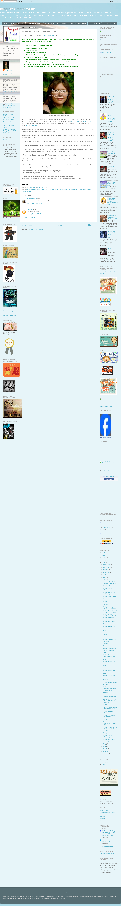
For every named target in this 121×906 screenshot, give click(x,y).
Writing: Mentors (108, 733)
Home (5, 23)
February (106, 751)
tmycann (29, 209)
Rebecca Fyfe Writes (17, 23)
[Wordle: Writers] (105, 52)
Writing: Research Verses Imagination (109, 695)
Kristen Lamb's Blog (108, 831)
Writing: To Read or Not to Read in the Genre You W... (110, 729)
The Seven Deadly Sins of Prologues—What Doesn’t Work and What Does (109, 834)
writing (29, 191)
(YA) (93, 121)
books (71, 189)
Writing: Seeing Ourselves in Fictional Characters (110, 723)
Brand (105, 624)
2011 (103, 757)
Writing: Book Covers (109, 670)
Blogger (79, 892)
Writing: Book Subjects (109, 596)
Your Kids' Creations (109, 23)
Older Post (91, 225)
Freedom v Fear (106, 841)
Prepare (105, 679)
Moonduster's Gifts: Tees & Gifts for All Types (9, 125)
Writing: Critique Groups (110, 682)
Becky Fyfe (8, 70)
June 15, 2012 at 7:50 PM (34, 203)
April (104, 746)
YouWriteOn (103, 818)
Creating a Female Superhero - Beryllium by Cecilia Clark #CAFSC (111, 117)
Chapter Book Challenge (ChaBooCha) (74, 23)
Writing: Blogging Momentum (108, 589)
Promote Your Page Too (105, 437)
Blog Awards (106, 586)
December (106, 564)
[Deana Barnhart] (108, 330)
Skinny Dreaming (94, 23)
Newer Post (27, 225)
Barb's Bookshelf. (31, 125)
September (106, 572)
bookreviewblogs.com (9, 311)
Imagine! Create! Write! (17, 9)
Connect (105, 652)
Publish (105, 630)
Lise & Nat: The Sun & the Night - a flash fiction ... (109, 700)
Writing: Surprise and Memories (112, 152)
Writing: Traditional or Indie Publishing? (109, 649)
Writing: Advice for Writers (108, 618)
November (106, 567)
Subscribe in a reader (106, 406)
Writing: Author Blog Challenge (109, 593)
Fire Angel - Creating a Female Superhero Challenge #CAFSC (110, 136)
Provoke (105, 637)
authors (57, 189)
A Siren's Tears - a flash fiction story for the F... (110, 707)
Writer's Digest (104, 810)
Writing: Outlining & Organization (108, 711)
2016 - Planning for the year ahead (112, 183)
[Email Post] (47, 187)
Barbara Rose (87, 121)
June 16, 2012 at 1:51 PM (34, 214)
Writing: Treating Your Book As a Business (109, 607)
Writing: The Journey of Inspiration (110, 716)
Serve (104, 599)
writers (24, 191)
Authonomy (103, 816)
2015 (103, 555)
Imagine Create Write (79, 189)
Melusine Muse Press (51, 23)
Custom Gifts (107, 527)
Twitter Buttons (106, 471)
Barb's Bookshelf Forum (107, 853)
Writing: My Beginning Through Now (109, 740)
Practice (105, 684)
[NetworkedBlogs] (108, 476)
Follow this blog (108, 479)
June (105, 579)
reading (89, 189)
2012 (103, 562)
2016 (103, 552)
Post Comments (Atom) (37, 229)
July (104, 577)
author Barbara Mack (33, 189)
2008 (103, 764)
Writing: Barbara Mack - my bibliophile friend (110, 655)
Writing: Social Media (109, 621)
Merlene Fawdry (32, 198)
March (105, 749)
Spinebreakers (104, 820)
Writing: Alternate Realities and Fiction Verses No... (109, 688)
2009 (103, 762)
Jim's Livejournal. (107, 840)
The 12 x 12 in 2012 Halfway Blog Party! (109, 582)
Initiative (105, 692)
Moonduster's (7, 122)
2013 (103, 560)
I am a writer (106, 719)
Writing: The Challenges (110, 668)
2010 (103, 759)
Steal (104, 673)
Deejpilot (66, 892)
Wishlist (5, 139)
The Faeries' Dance (111, 249)
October (106, 569)
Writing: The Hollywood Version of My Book (110, 611)
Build (104, 659)
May (104, 744)
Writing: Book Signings (109, 615)
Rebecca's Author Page (34, 23)
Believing (105, 704)
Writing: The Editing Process (109, 676)
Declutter (105, 643)
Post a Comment (30, 217)
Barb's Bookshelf (107, 846)
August (105, 574)
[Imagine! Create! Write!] (105, 435)
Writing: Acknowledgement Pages (109, 603)
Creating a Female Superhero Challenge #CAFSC (110, 99)
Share (105, 646)
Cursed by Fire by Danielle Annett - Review (112, 217)
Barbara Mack (75, 121)
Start (104, 665)
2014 (103, 557)
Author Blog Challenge (49, 35)
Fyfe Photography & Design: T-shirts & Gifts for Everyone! (10, 131)
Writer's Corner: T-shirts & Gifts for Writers (10, 118)
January (106, 754)
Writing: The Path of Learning (109, 736)
